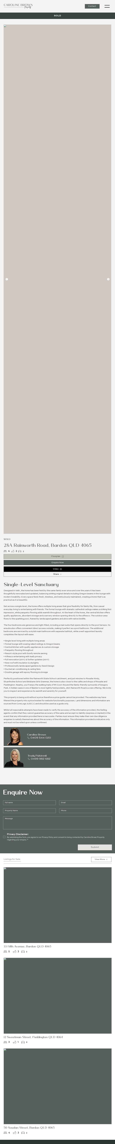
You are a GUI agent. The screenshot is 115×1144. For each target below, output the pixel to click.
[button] (107, 6)
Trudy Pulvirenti (37, 755)
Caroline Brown (36, 734)
